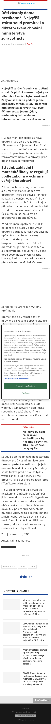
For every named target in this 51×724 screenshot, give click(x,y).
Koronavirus (9, 567)
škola (22, 567)
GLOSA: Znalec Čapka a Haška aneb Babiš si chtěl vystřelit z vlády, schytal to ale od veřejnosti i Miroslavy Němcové (35, 679)
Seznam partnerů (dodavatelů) (16, 378)
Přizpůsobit (25, 393)
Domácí (30, 44)
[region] (25, 362)
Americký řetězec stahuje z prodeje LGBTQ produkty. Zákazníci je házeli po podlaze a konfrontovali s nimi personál (35, 656)
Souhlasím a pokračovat (25, 386)
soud (32, 567)
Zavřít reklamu (42, 700)
